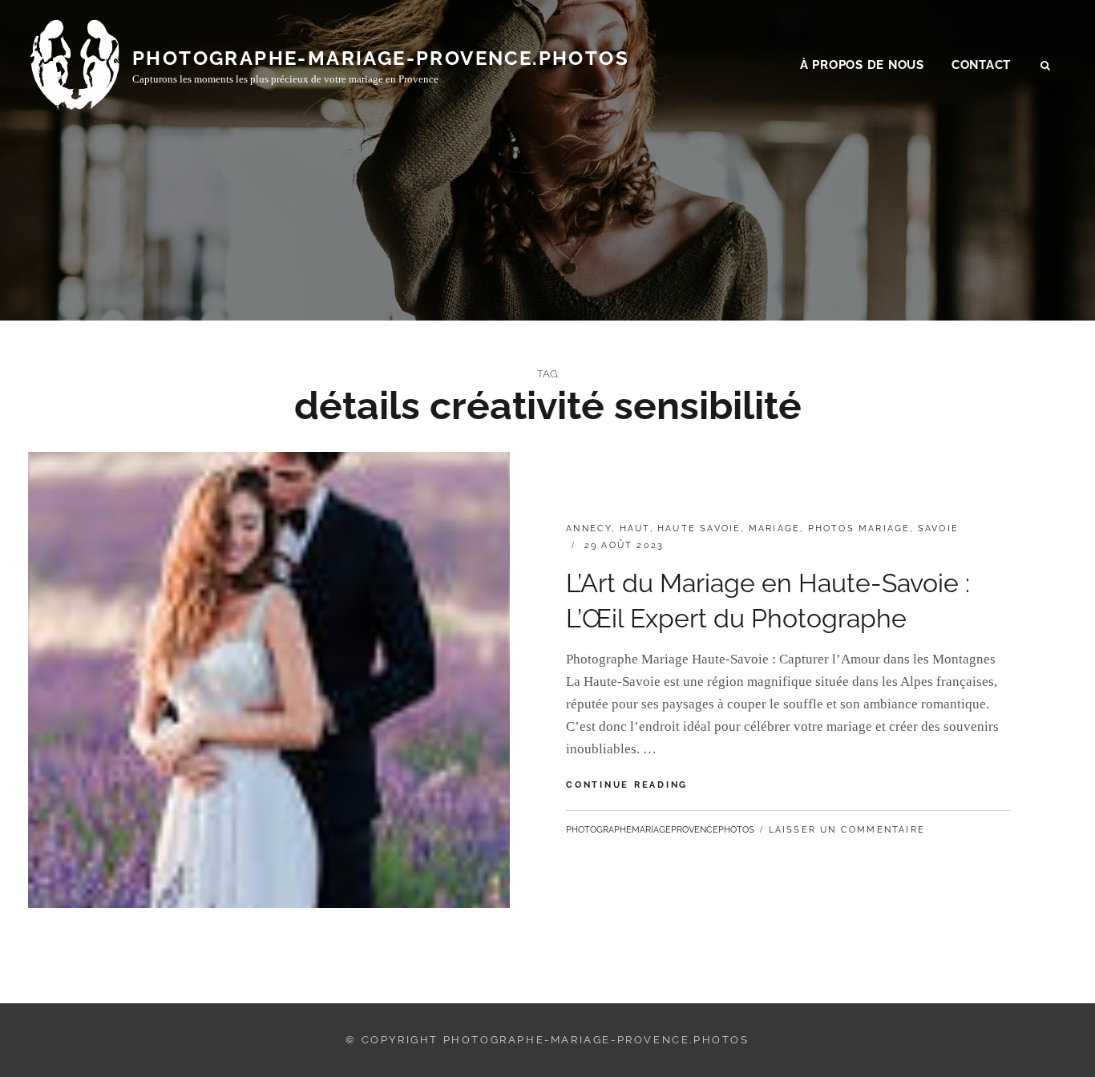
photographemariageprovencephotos (660, 830)
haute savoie (699, 528)
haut (635, 528)
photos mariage (859, 528)
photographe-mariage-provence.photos (380, 58)
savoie (938, 528)
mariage (774, 528)
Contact (981, 65)
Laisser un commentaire (847, 830)
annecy (589, 528)
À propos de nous (862, 65)
